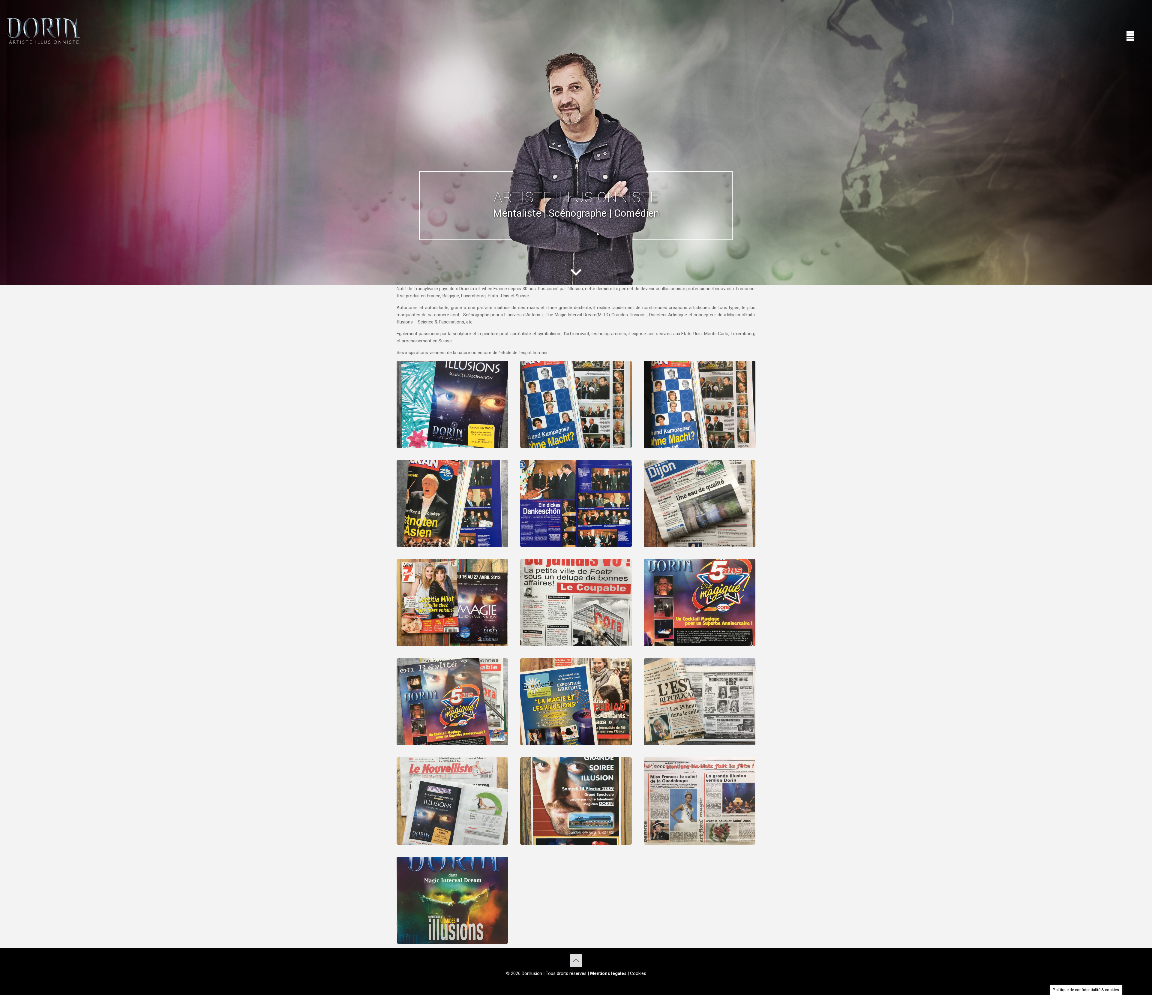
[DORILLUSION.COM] (43, 30)
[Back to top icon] (576, 960)
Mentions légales (608, 973)
